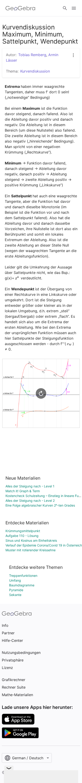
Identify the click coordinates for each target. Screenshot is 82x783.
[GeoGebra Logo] (20, 8)
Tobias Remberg (32, 54)
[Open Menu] (74, 8)
